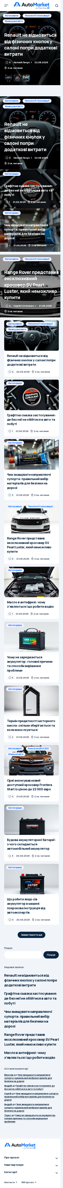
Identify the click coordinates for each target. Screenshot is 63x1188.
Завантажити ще (31, 935)
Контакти (9, 1182)
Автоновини (11, 100)
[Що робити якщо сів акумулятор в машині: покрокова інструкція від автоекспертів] (31, 879)
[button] (6, 5)
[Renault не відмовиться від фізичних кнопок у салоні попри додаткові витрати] (31, 132)
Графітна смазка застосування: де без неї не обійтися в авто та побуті (30, 998)
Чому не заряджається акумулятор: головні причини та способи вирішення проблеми (29, 1118)
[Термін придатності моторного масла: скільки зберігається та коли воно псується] (31, 700)
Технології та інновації (37, 100)
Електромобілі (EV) (38, 748)
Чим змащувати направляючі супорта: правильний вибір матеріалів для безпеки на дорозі (28, 1019)
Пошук (8, 948)
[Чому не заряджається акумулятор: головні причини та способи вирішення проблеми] (31, 637)
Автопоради (12, 15)
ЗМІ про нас (27, 1182)
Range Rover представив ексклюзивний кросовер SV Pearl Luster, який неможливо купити (31, 1039)
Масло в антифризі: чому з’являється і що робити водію (29, 1055)
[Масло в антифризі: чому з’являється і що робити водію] (31, 582)
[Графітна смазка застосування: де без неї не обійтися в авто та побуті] (31, 48)
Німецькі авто (15, 754)
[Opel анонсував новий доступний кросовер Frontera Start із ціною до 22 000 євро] (31, 760)
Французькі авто (14, 106)
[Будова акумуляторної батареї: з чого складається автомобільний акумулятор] (31, 819)
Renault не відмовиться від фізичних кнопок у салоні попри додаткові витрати (30, 980)
